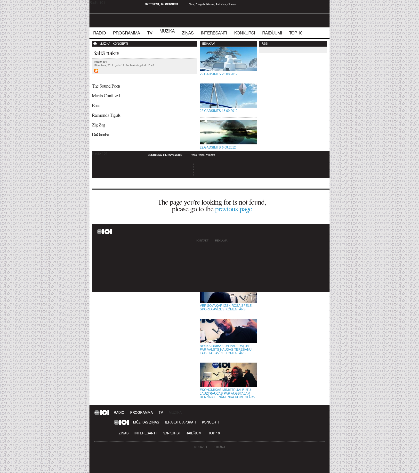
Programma (126, 32)
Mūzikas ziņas (146, 422)
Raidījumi (272, 32)
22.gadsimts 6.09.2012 (218, 147)
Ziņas (187, 32)
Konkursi (244, 32)
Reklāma (221, 240)
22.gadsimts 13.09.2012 (218, 111)
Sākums (96, 44)
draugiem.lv (98, 4)
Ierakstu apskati (180, 422)
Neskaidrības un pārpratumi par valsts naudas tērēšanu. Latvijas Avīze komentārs (226, 349)
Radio (99, 32)
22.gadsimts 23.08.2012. (219, 74)
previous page (233, 208)
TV (149, 32)
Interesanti (214, 32)
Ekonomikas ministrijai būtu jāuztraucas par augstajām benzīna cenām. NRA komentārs (227, 393)
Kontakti (202, 240)
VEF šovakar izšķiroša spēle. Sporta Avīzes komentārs (226, 307)
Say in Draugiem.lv (96, 71)
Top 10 (295, 32)
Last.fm (103, 4)
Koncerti (120, 43)
